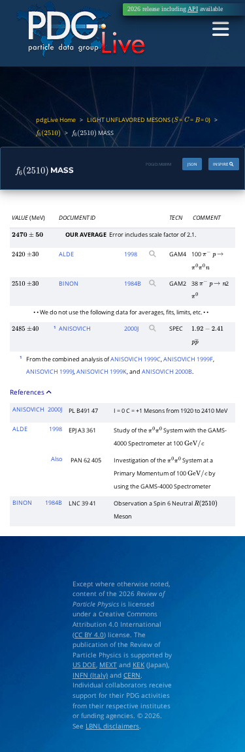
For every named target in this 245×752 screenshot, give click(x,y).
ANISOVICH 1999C (135, 359)
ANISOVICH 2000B (167, 371)
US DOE (84, 665)
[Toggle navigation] (220, 30)
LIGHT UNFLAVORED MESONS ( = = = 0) (148, 120)
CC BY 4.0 (89, 635)
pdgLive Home (56, 120)
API (193, 9)
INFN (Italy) (90, 675)
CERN (131, 675)
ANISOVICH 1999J (50, 371)
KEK (138, 665)
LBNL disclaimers (112, 726)
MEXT (108, 665)
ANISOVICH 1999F (188, 359)
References (28, 392)
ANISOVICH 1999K (101, 371)
